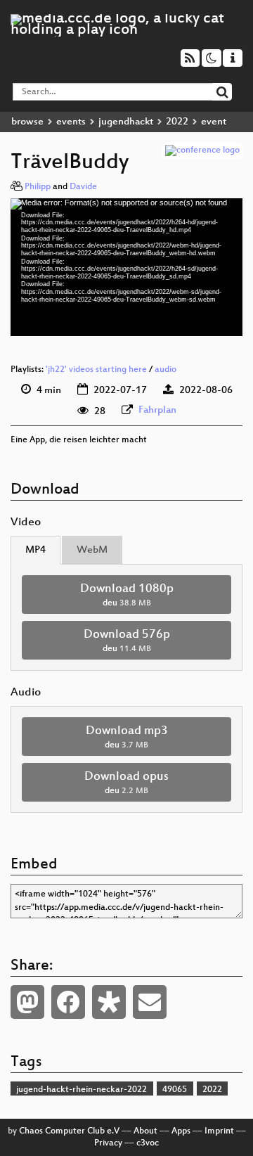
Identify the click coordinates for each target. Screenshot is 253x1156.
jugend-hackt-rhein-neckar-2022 (81, 1090)
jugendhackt (125, 122)
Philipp (38, 187)
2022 (177, 122)
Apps (180, 1131)
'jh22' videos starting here (96, 370)
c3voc (147, 1143)
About (145, 1131)
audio (165, 370)
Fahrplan (157, 410)
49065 (174, 1090)
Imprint (219, 1131)
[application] (126, 267)
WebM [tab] (92, 550)
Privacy (108, 1143)
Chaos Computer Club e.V (69, 1131)
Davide (83, 187)
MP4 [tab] (35, 550)
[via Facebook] (68, 1002)
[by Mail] (150, 1002)
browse (27, 122)
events (71, 122)
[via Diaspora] (109, 1002)
